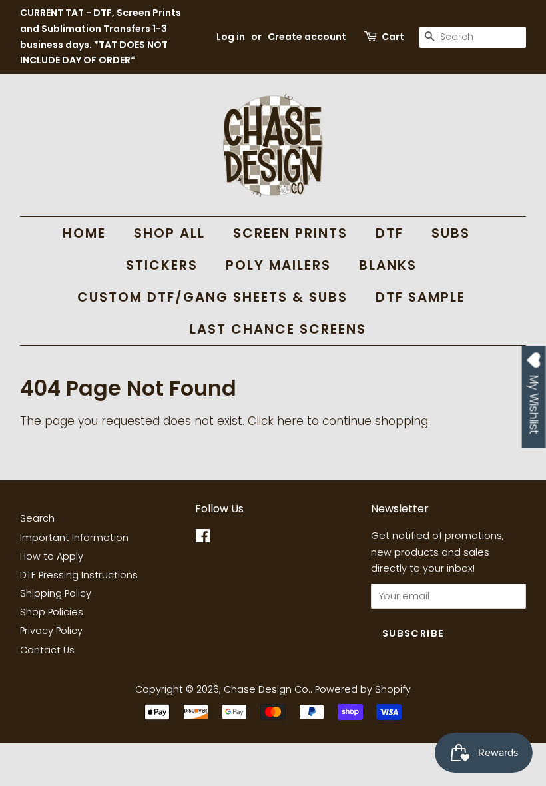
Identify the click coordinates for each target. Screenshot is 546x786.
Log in (230, 36)
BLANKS (388, 265)
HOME (84, 233)
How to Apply (51, 556)
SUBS (450, 233)
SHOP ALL (169, 233)
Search (37, 518)
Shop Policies (51, 612)
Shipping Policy (55, 593)
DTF (390, 233)
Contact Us (47, 650)
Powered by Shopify (363, 689)
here (290, 421)
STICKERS (162, 265)
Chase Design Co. (267, 689)
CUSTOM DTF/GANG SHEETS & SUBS (212, 297)
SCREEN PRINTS (290, 233)
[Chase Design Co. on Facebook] (202, 538)
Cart (393, 36)
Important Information (74, 537)
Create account (307, 36)
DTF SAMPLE (420, 297)
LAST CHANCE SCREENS (278, 329)
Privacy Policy (51, 630)
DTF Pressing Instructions (79, 575)
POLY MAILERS (278, 265)
